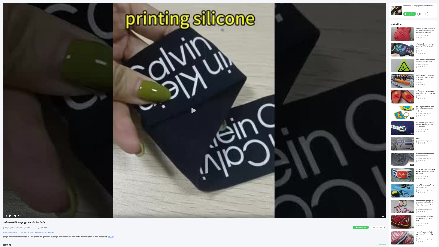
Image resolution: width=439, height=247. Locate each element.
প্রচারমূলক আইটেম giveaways (45, 232)
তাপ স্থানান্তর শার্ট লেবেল (26, 232)
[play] (194, 110)
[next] (15, 215)
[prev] (5, 215)
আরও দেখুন (111, 237)
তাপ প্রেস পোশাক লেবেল (10, 232)
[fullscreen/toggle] (383, 215)
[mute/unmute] (19, 215)
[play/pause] (10, 215)
